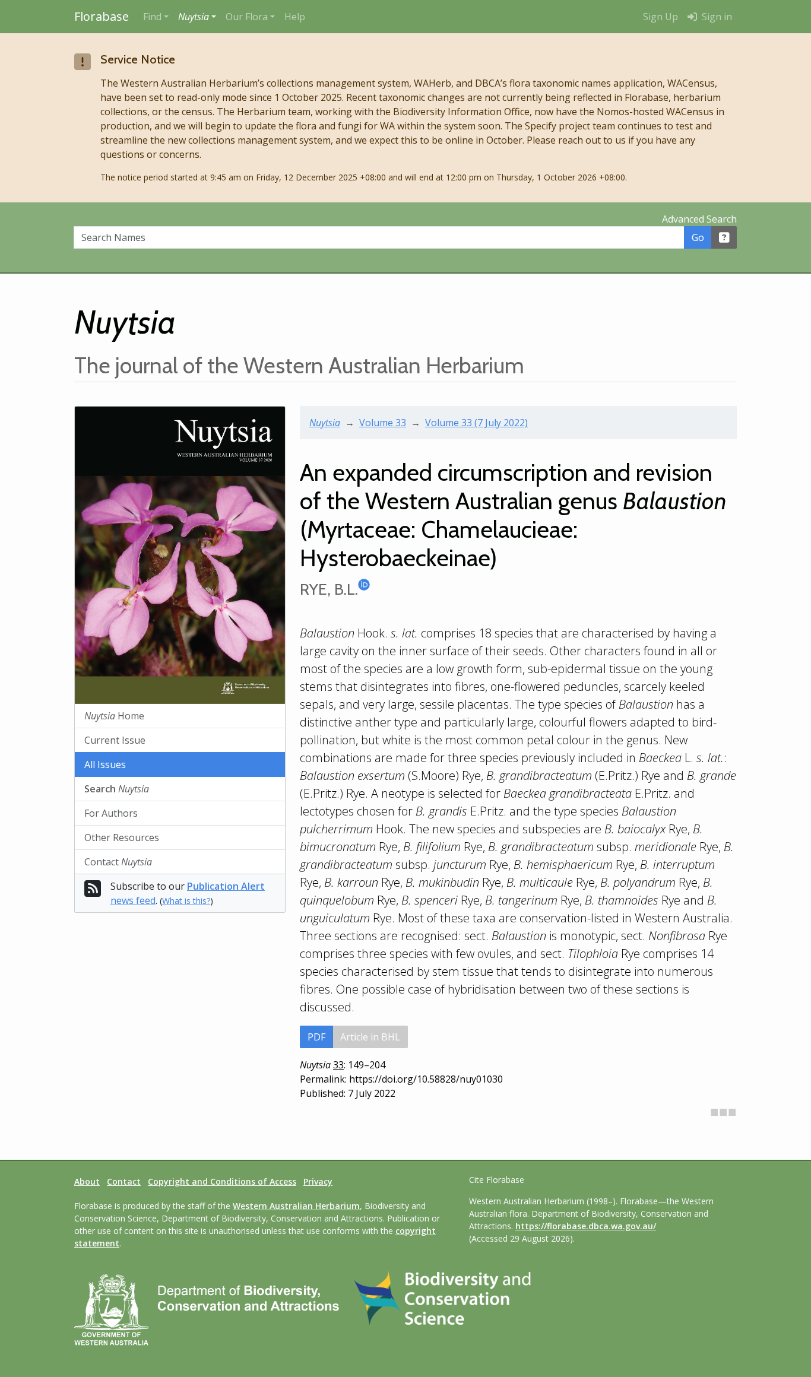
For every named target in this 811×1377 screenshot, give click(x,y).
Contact (118, 861)
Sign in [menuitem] (715, 16)
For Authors (111, 813)
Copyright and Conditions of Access (222, 1181)
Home (114, 715)
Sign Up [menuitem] (660, 16)
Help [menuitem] (294, 16)
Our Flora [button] (247, 16)
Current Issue (114, 740)
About (87, 1181)
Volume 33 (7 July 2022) (476, 422)
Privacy (317, 1181)
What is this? (186, 900)
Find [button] (152, 16)
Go (698, 237)
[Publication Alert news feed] (92, 892)
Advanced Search (699, 219)
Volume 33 (382, 422)
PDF (316, 1036)
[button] (197, 16)
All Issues (105, 764)
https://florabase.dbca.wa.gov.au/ (585, 1226)
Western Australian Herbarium (296, 1205)
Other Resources (121, 837)
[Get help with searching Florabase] (724, 237)
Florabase (101, 16)
